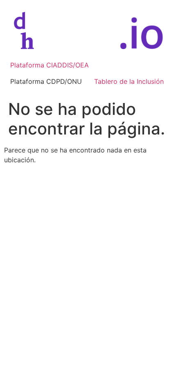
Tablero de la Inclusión (129, 81)
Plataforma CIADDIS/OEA (49, 65)
